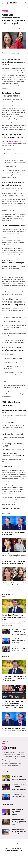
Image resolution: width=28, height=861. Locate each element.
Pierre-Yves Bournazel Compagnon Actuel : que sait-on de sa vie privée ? (18, 648)
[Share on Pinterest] (19, 28)
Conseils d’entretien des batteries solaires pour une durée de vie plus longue (19, 831)
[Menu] (3, 3)
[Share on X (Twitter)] (12, 28)
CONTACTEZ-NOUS (14, 853)
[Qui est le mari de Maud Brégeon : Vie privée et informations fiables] (14, 574)
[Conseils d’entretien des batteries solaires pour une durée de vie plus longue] (6, 831)
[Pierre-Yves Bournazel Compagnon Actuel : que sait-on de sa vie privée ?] (6, 649)
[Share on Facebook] (5, 28)
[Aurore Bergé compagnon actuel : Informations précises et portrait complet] (14, 40)
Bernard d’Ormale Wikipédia (11, 508)
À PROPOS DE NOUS (16, 848)
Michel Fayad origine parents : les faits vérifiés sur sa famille (18, 640)
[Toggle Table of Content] (17, 53)
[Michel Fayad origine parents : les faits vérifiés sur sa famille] (14, 523)
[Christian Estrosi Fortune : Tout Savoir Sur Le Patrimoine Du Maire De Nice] (14, 606)
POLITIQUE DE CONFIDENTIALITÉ (13, 850)
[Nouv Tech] (14, 2)
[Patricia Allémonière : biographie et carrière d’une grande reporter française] (14, 545)
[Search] (25, 3)
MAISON (7, 848)
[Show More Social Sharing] (24, 28)
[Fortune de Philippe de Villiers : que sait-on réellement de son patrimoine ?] (6, 812)
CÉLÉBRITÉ (4, 11)
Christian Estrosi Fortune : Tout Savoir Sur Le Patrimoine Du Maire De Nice (13, 617)
